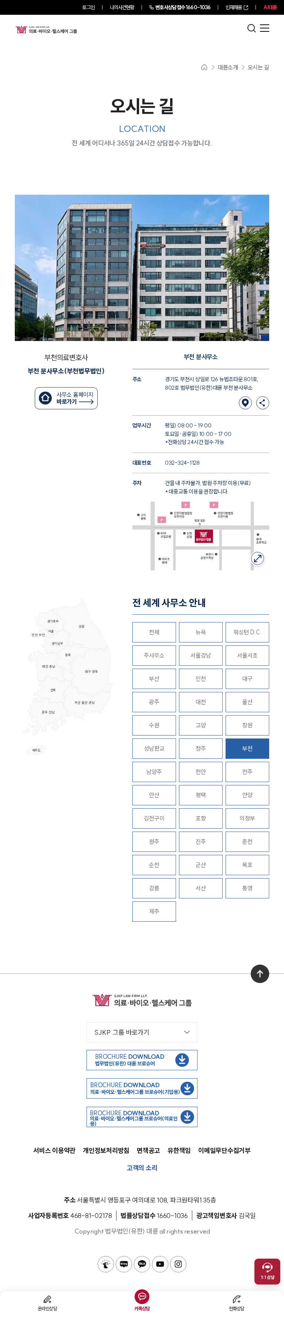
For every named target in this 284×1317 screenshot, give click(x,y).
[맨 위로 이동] (260, 974)
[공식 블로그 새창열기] (124, 1264)
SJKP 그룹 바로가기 (121, 1032)
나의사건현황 (122, 7)
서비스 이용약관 (54, 1150)
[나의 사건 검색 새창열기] (106, 1264)
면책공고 (148, 1150)
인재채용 (234, 7)
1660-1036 (182, 7)
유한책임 (179, 1150)
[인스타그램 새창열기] (178, 1264)
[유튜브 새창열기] (160, 1264)
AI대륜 (270, 7)
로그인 (88, 7)
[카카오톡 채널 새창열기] (142, 1264)
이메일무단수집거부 (224, 1150)
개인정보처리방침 (106, 1150)
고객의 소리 (142, 1168)
